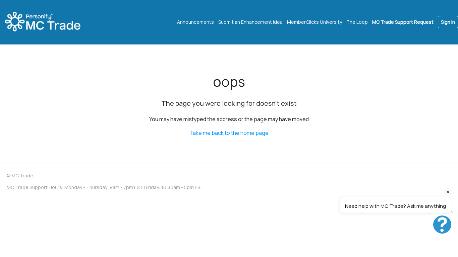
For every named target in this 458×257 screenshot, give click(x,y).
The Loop (357, 22)
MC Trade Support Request (403, 22)
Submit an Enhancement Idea (250, 22)
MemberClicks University (314, 22)
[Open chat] (442, 225)
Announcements (195, 22)
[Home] (48, 22)
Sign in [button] (448, 22)
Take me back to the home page (229, 133)
